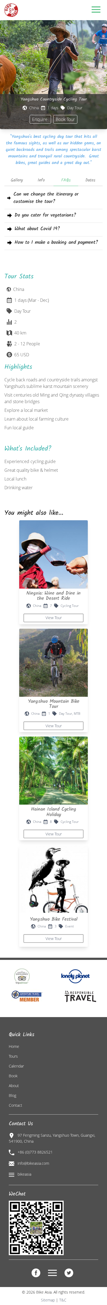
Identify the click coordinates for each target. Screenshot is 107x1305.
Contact (15, 1105)
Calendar (16, 1066)
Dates (90, 180)
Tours (13, 1056)
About (14, 1085)
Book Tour (65, 119)
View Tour (54, 617)
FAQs (66, 180)
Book (13, 1075)
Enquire (40, 119)
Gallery (17, 180)
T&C (62, 1300)
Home (14, 1046)
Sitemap (48, 1300)
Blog (12, 1095)
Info (41, 180)
